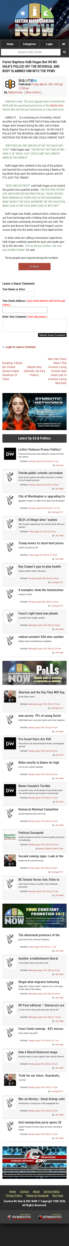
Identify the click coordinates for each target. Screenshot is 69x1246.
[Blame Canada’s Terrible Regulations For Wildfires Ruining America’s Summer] (10, 790)
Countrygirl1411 (57, 512)
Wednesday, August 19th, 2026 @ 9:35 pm (44, 625)
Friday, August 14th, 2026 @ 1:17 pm (42, 947)
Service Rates (52, 1191)
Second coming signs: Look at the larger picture (40, 858)
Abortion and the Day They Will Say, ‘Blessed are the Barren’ (41, 694)
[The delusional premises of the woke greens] (10, 939)
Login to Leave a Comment (20, 347)
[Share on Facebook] (32, 80)
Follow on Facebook (37, 1195)
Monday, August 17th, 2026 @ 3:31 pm (43, 821)
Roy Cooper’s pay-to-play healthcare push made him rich (40, 568)
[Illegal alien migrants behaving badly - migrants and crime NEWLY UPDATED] (10, 985)
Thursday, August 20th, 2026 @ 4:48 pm (43, 578)
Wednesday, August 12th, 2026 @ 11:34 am (44, 1017)
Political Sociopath (30, 833)
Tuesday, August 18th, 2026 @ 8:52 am (43, 751)
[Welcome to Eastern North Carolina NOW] (34, 19)
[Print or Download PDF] (27, 80)
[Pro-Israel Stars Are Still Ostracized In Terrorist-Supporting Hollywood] (10, 743)
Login (49, 44)
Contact (24, 1191)
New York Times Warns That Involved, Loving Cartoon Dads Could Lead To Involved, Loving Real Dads (57, 371)
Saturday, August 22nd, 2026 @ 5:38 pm (43, 485)
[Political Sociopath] (10, 836)
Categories (29, 44)
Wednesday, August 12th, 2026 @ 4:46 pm (44, 994)
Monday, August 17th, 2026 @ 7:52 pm (43, 798)
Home (10, 44)
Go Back (34, 266)
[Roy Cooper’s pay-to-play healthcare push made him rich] (10, 570)
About (36, 1191)
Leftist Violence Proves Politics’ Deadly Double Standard (39, 451)
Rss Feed (57, 1195)
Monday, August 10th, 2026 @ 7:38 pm (43, 1087)
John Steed (59, 489)
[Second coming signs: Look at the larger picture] (10, 860)
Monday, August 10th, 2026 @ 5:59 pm (43, 1111)
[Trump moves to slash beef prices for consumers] (10, 547)
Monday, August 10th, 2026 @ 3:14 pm (43, 1134)
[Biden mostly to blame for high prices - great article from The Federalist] (10, 766)
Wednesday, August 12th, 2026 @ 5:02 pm (44, 970)
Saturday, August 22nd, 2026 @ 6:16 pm (43, 461)
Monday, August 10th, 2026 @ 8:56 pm (43, 1064)
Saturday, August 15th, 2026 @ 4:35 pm (43, 891)
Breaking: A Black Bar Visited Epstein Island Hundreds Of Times (12, 371)
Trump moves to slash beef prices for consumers (41, 545)
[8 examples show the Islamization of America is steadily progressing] (10, 594)
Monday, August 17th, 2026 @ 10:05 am (43, 844)
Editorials (29, 371)
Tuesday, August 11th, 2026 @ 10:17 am (43, 1040)
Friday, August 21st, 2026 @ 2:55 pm (42, 531)
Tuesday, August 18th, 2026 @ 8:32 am (43, 774)
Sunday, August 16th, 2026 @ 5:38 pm (42, 868)
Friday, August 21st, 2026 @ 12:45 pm (42, 555)
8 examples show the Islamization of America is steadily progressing (41, 592)
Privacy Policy (14, 1195)
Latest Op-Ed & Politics (34, 438)
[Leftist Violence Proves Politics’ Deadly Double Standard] (10, 453)
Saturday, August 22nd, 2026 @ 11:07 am (44, 508)
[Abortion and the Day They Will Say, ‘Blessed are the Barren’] (10, 696)
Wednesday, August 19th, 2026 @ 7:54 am (44, 704)
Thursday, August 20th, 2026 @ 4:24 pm (43, 602)
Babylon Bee (15, 92)
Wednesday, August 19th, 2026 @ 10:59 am (44, 649)
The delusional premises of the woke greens (39, 937)
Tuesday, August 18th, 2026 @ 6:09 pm (43, 727)
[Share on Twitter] (35, 80)
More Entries (33, 92)
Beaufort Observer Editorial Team (51, 849)
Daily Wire (59, 465)
